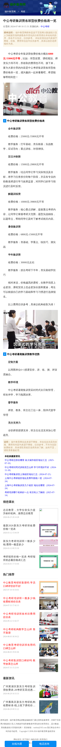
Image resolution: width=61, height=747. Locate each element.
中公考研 (45, 26)
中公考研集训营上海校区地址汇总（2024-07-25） (28, 474)
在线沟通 (17, 743)
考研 (23, 11)
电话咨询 (44, 743)
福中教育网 (10, 11)
